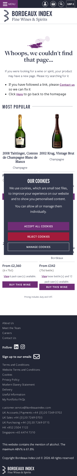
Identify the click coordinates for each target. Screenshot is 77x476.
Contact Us (9, 338)
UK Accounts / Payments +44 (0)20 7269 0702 (32, 412)
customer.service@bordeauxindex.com (26, 407)
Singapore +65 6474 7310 (18, 432)
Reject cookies (38, 236)
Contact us (67, 85)
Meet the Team (11, 328)
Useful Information (13, 394)
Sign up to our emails (17, 357)
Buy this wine (20, 284)
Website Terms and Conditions (21, 369)
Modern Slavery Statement (18, 384)
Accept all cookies (38, 226)
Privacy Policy (10, 379)
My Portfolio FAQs (13, 399)
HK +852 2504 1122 (15, 427)
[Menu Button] (9, 4)
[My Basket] (53, 4)
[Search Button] (61, 4)
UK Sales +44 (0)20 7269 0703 (22, 417)
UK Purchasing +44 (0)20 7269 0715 (26, 422)
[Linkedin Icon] (16, 346)
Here (19, 94)
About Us (8, 323)
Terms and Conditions (15, 364)
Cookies (7, 374)
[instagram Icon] (23, 346)
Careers (7, 333)
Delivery (7, 389)
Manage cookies (38, 247)
